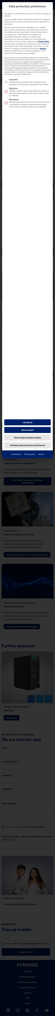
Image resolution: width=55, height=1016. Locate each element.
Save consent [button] (27, 430)
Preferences (16, 454)
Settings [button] (43, 49)
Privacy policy (29, 454)
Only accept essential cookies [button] (27, 437)
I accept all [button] (27, 422)
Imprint (41, 454)
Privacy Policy (43, 41)
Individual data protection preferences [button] (27, 445)
